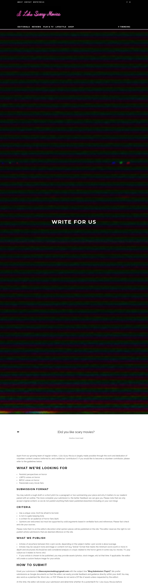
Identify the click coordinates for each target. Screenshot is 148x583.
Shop (71, 27)
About (20, 2)
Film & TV (48, 27)
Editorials (24, 27)
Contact (28, 2)
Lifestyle (61, 27)
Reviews (36, 27)
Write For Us (38, 2)
